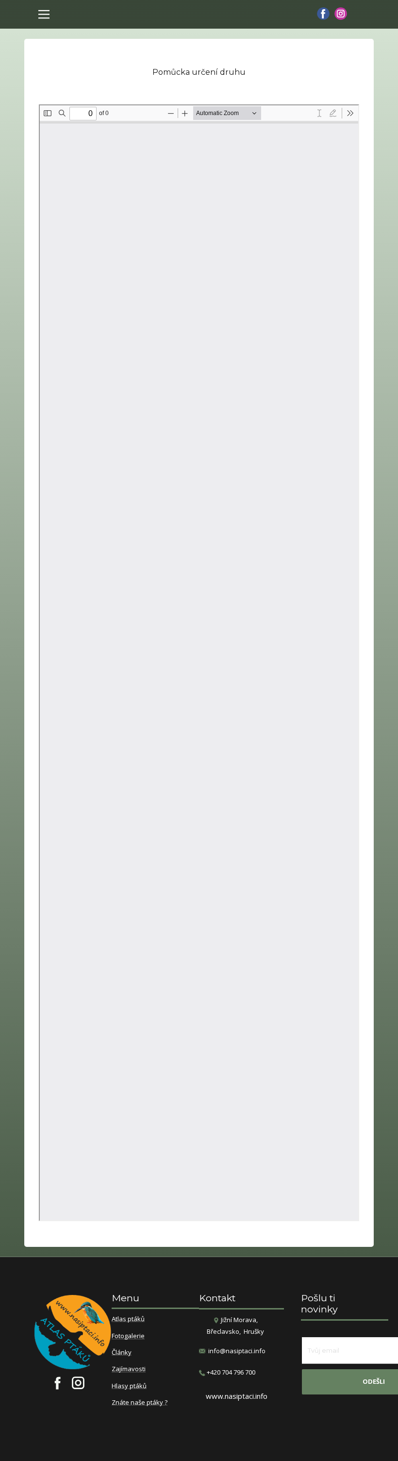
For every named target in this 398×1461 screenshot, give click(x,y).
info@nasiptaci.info (236, 1350)
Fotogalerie (128, 1336)
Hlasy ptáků (129, 1386)
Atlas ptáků (128, 1319)
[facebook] (323, 13)
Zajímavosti (129, 1369)
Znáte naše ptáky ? (139, 1403)
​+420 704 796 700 (230, 1372)
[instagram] (340, 13)
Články (122, 1353)
